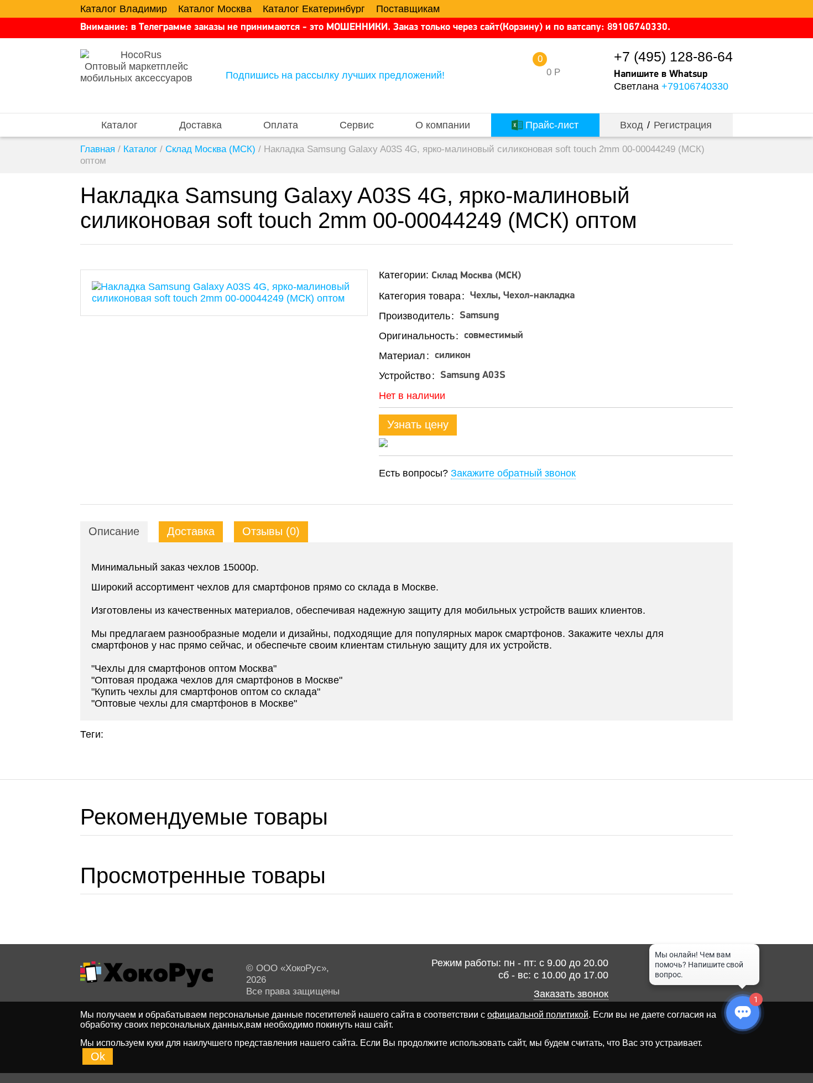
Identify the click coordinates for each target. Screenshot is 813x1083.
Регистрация (683, 125)
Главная (97, 149)
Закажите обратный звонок (513, 473)
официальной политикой (537, 1014)
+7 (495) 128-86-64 (673, 56)
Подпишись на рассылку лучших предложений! (335, 75)
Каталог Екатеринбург (314, 8)
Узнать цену (418, 424)
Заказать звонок (571, 993)
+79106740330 (694, 86)
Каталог (119, 125)
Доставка (200, 125)
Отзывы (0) (271, 531)
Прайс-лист (551, 125)
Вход (631, 125)
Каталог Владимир (123, 8)
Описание (113, 531)
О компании (442, 125)
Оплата (280, 125)
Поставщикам (408, 8)
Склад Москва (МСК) (210, 149)
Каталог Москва (215, 8)
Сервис (357, 125)
